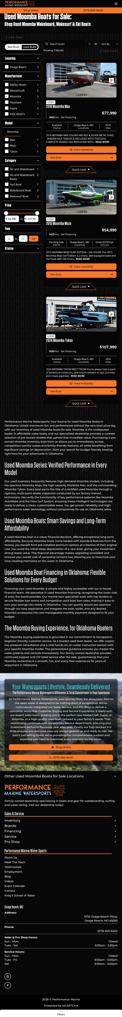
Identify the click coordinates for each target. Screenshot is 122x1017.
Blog (7, 876)
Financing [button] (12, 831)
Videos (9, 881)
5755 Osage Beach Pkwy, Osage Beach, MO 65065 (101, 918)
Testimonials (12, 867)
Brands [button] (10, 826)
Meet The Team (14, 862)
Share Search (110, 51)
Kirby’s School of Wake (19, 895)
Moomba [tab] (12, 131)
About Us (10, 857)
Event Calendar (14, 886)
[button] (116, 3)
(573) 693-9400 (108, 931)
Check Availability (83, 149)
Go (33, 238)
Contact (9, 890)
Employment (13, 871)
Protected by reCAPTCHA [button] (61, 1005)
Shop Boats (31, 10)
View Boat (55, 157)
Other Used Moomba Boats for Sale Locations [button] (44, 776)
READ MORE (102, 142)
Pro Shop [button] (12, 842)
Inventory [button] (12, 820)
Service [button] (10, 837)
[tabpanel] (22, 146)
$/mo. (62, 117)
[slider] (6, 213)
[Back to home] (20, 3)
